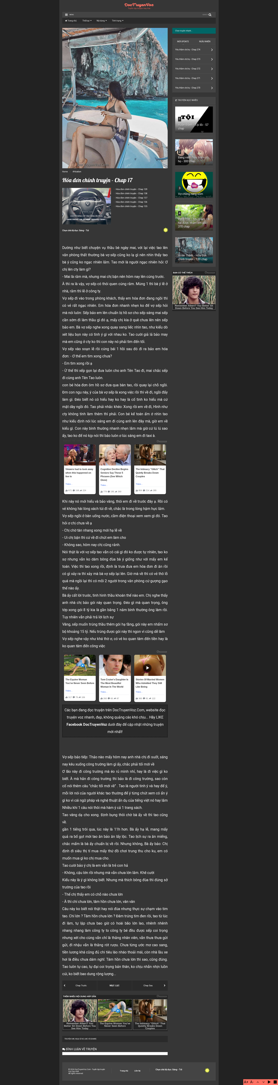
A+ (246, 1082)
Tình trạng (116, 21)
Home (65, 171)
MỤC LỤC (114, 985)
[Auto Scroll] (269, 1082)
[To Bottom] (263, 1082)
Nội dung (101, 21)
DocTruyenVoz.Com (128, 710)
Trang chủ (72, 21)
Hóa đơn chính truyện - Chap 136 (131, 202)
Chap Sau (148, 985)
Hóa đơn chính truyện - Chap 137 (131, 197)
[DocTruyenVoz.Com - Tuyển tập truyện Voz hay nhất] (139, 8)
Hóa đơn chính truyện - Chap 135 (131, 206)
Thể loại (85, 21)
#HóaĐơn (77, 171)
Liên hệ (137, 1071)
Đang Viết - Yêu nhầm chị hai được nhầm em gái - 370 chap (194, 222)
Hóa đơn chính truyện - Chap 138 (131, 193)
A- (252, 1082)
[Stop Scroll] (275, 1082)
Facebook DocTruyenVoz (86, 724)
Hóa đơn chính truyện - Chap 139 (131, 189)
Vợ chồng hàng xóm (190, 194)
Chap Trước (81, 985)
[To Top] (258, 1082)
